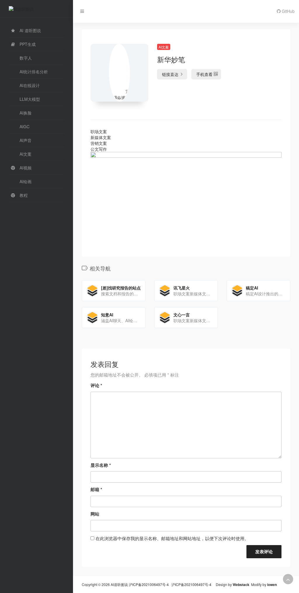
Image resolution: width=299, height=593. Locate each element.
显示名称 (101, 465)
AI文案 (164, 46)
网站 (95, 514)
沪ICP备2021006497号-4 (149, 584)
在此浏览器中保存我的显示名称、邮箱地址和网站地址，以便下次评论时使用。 (172, 538)
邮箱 (96, 489)
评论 (96, 385)
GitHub (288, 11)
